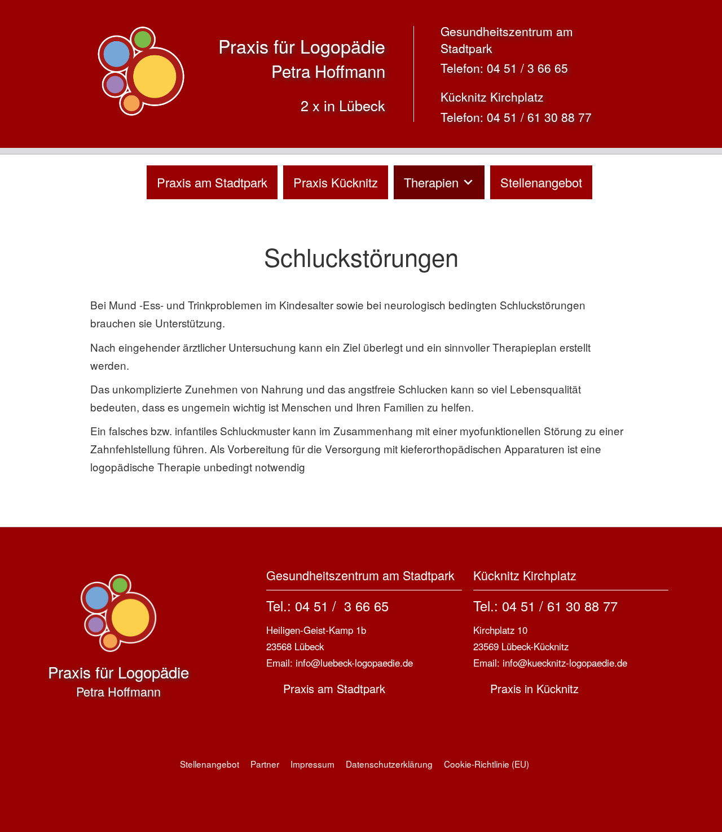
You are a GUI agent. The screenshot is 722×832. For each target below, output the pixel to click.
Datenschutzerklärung (389, 763)
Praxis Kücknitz (335, 182)
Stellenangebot (541, 182)
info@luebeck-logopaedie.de (354, 662)
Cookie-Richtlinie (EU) (486, 763)
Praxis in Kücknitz (534, 688)
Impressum (312, 763)
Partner (264, 763)
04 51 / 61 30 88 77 (539, 116)
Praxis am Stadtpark (212, 182)
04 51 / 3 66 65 (527, 67)
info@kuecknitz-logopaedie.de (565, 662)
